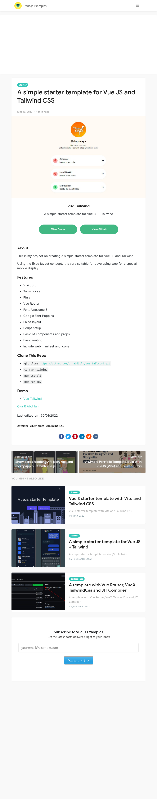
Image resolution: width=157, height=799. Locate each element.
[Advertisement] (79, 44)
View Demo (58, 229)
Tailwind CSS (56, 426)
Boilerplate (76, 578)
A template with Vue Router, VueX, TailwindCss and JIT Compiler (103, 587)
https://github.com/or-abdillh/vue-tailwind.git (75, 363)
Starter (23, 84)
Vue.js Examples (36, 6)
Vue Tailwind (32, 399)
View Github (99, 229)
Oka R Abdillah (27, 406)
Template (38, 426)
